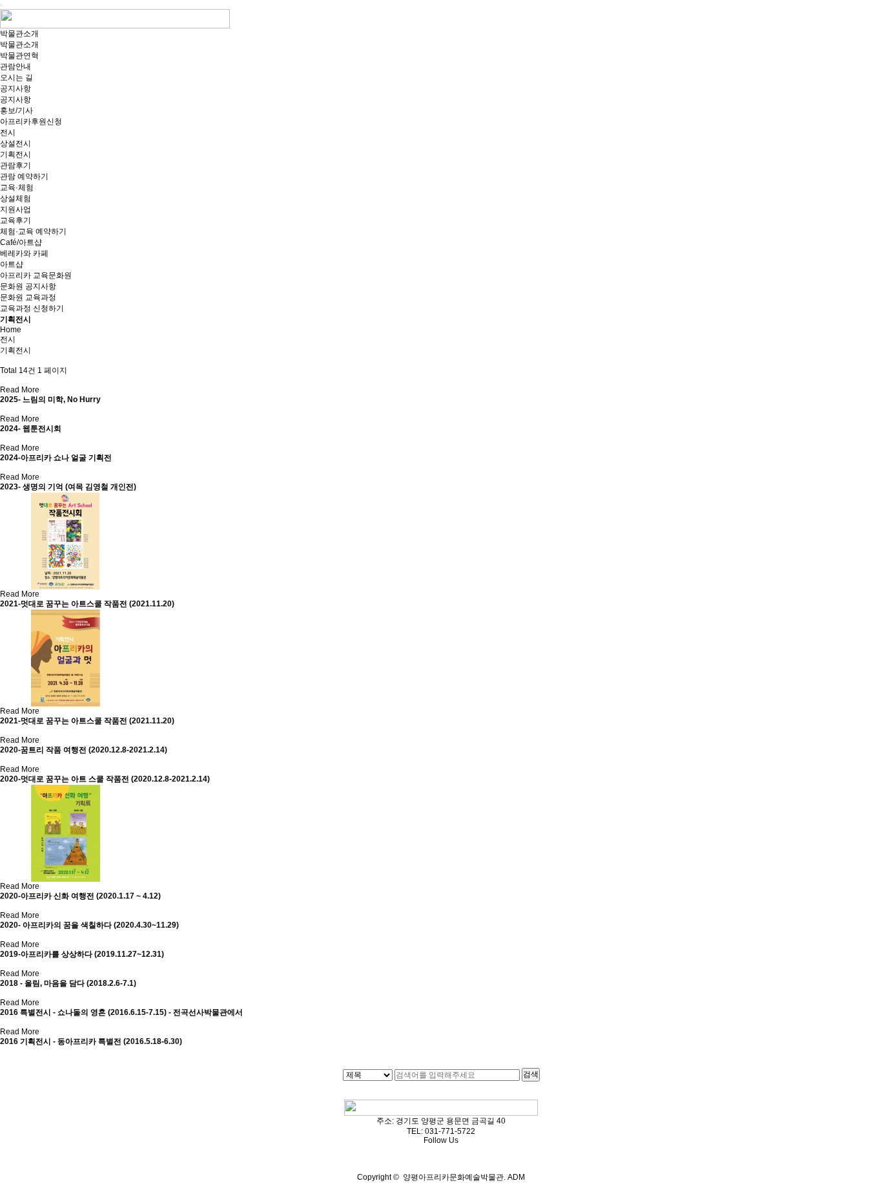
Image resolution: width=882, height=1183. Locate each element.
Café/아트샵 (21, 242)
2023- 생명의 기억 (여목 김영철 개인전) (68, 486)
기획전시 (15, 154)
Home (10, 329)
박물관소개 (19, 33)
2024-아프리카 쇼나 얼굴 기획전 (56, 457)
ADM (515, 1177)
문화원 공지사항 (28, 286)
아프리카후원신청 (31, 121)
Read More (19, 389)
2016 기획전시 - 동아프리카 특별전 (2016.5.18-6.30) (91, 1041)
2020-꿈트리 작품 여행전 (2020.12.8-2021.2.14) (83, 749)
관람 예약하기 (24, 176)
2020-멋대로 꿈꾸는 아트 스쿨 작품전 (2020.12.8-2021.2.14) (105, 778)
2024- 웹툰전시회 (30, 428)
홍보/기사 (16, 110)
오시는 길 (16, 77)
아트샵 (11, 264)
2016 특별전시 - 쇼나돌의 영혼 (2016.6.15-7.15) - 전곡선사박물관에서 (121, 1012)
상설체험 (15, 198)
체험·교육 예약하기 (33, 231)
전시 (7, 132)
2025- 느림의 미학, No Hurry (50, 399)
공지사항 (15, 88)
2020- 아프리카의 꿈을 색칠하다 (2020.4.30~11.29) (89, 925)
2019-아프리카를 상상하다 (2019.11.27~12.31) (82, 954)
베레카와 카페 (24, 253)
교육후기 (15, 220)
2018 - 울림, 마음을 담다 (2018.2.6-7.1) (68, 983)
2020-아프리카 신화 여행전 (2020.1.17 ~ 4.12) (80, 896)
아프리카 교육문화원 (36, 275)
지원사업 (15, 209)
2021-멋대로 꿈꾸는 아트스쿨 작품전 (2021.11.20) (87, 603)
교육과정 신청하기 (32, 308)
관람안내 (15, 66)
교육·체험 (17, 187)
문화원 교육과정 (28, 297)
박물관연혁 (19, 55)
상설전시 (15, 143)
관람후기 (15, 165)
